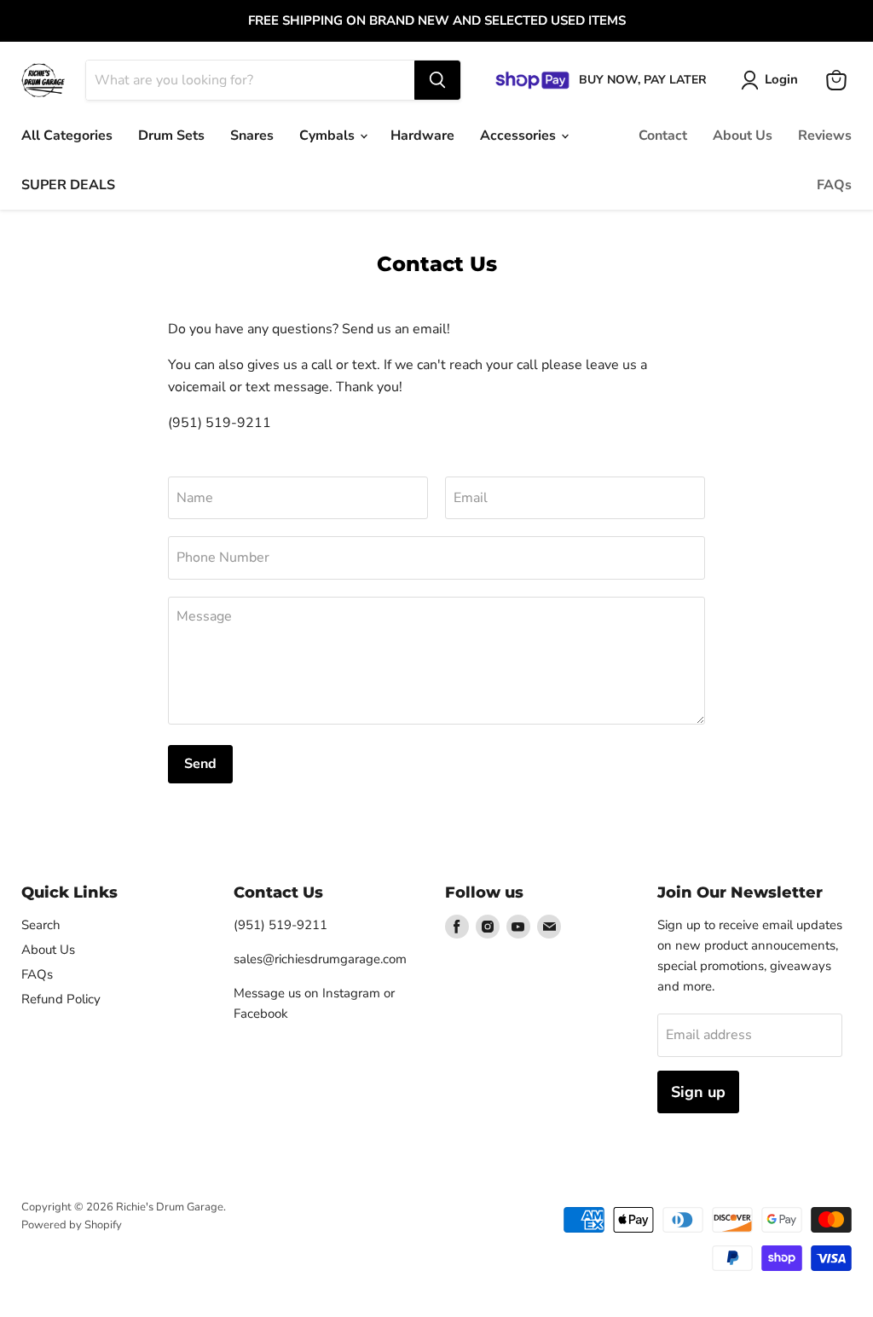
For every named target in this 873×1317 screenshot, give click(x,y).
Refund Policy (61, 999)
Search (41, 924)
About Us (742, 135)
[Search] (437, 80)
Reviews (825, 135)
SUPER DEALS (68, 185)
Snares (252, 135)
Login (781, 79)
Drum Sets (171, 135)
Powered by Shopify (71, 1225)
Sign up (698, 1092)
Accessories (519, 135)
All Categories (67, 135)
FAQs (834, 185)
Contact (663, 135)
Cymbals (328, 135)
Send (200, 763)
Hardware (422, 135)
